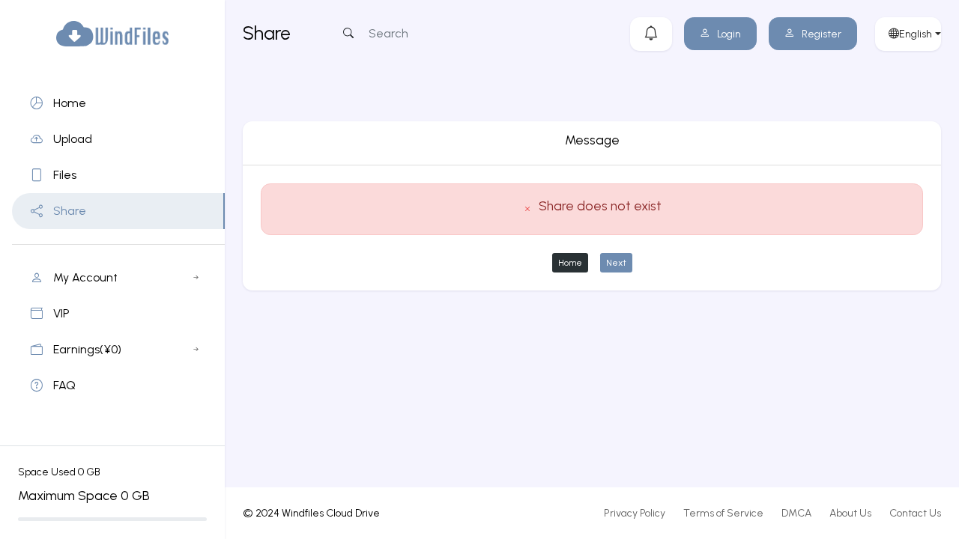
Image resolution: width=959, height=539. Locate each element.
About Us (850, 513)
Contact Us (915, 513)
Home (570, 262)
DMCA (796, 513)
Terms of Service (723, 513)
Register (821, 34)
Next (616, 262)
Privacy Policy (634, 513)
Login (729, 34)
